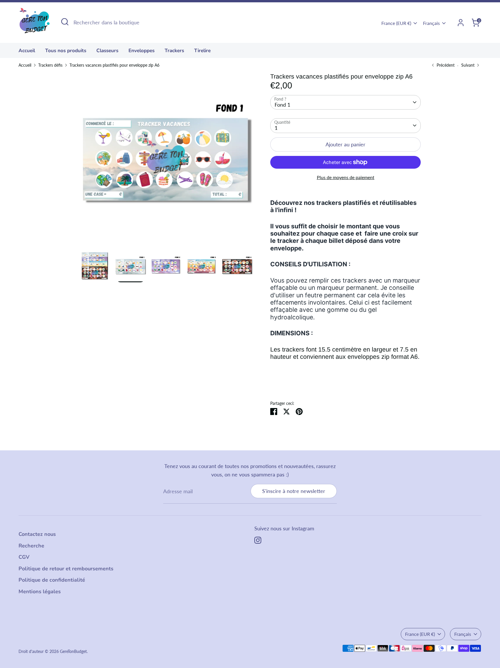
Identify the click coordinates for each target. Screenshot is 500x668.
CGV (24, 557)
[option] (166, 162)
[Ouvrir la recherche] (65, 22)
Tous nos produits (65, 50)
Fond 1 (282, 104)
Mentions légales (40, 591)
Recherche (31, 545)
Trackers (174, 50)
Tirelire (202, 50)
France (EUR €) (396, 23)
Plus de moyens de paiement (345, 177)
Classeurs (107, 50)
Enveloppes (141, 50)
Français (431, 23)
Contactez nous (37, 534)
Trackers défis (50, 65)
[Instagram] (257, 540)
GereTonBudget (73, 651)
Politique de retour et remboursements (66, 568)
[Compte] (460, 22)
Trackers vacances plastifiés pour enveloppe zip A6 (114, 65)
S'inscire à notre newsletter (293, 491)
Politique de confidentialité (52, 579)
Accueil (27, 50)
